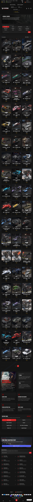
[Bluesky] (6, 444)
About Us (13, 26)
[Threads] (8, 444)
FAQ (9, 0)
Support (7, 0)
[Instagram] (2, 444)
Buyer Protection (20, 26)
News (11, 0)
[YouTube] (10, 444)
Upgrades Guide (5, 28)
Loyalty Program (27, 28)
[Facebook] (4, 444)
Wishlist (16, 0)
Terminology (13, 28)
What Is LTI (20, 28)
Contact (27, 26)
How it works (5, 26)
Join (30, 452)
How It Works (3, 0)
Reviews (14, 0)
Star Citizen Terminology (24, 425)
